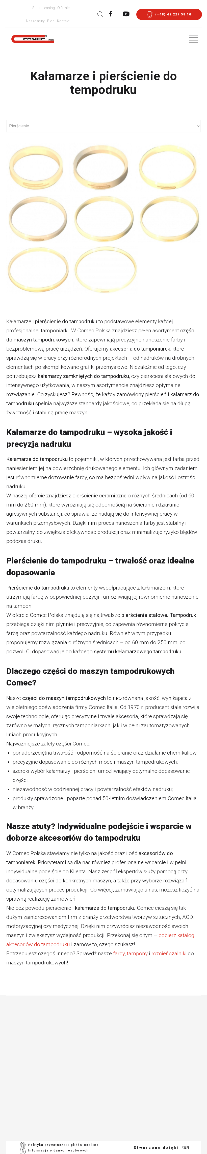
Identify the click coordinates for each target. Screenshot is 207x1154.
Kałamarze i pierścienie (92, 1103)
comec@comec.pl (52, 1105)
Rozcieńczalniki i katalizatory (98, 1091)
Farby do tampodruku (103, 1073)
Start (36, 8)
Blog (51, 21)
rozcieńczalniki (169, 953)
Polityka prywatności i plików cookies (63, 1145)
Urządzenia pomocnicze (92, 1057)
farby (119, 953)
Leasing (48, 8)
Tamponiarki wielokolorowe (95, 1032)
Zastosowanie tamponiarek (94, 1044)
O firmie (63, 8)
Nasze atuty (35, 21)
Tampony (88, 1081)
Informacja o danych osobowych (58, 1150)
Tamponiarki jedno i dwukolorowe (101, 1020)
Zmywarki (88, 1066)
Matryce (87, 1112)
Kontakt (63, 21)
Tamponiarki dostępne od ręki (98, 1122)
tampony (137, 953)
